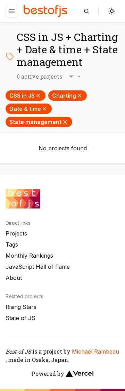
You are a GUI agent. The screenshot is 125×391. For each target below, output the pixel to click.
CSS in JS (22, 95)
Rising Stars (21, 306)
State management (35, 121)
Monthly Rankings (29, 255)
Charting (64, 95)
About (14, 277)
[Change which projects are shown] (75, 76)
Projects (16, 233)
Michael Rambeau (95, 351)
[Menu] (12, 11)
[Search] (86, 11)
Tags (12, 244)
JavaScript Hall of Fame (38, 266)
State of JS (20, 317)
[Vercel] (79, 374)
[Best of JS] (46, 11)
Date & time (25, 108)
